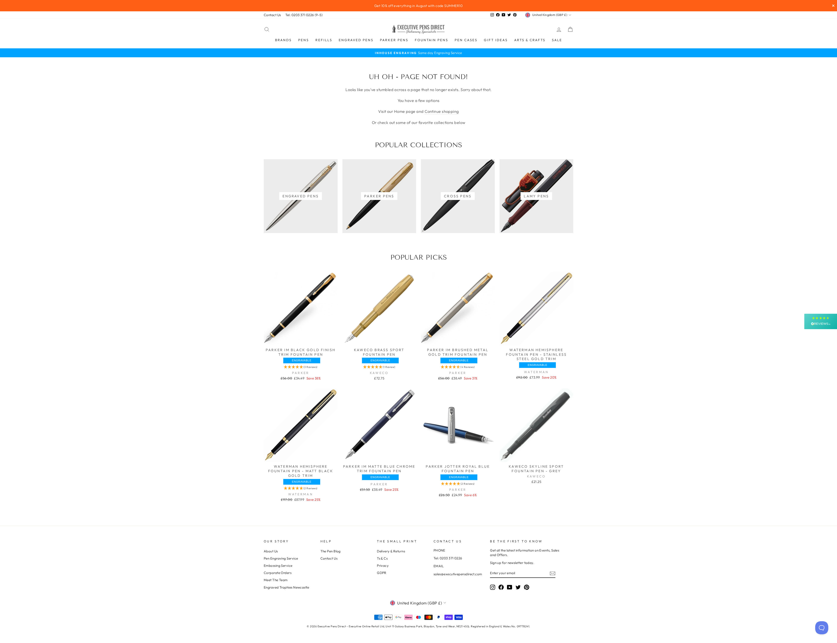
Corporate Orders (277, 573)
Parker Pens (394, 40)
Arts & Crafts (529, 40)
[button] (301, 366)
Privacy (383, 565)
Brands (283, 40)
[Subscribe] (552, 573)
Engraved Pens (356, 40)
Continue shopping (442, 111)
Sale (557, 40)
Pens (303, 40)
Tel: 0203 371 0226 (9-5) (304, 15)
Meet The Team (276, 580)
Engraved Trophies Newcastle (286, 587)
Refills (323, 40)
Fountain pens (431, 40)
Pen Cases (466, 40)
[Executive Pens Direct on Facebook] (501, 587)
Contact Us (272, 15)
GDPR (381, 573)
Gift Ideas (496, 40)
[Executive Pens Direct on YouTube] (509, 587)
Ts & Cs (382, 558)
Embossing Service (278, 565)
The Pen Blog (330, 551)
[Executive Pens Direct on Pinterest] (526, 587)
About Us (271, 551)
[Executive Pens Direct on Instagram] (492, 587)
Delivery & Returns (391, 551)
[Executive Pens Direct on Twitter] (518, 587)
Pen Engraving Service (281, 558)
